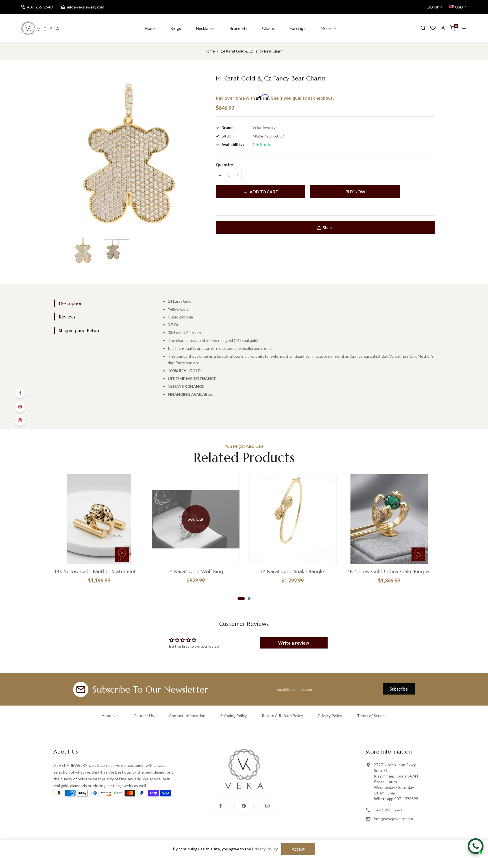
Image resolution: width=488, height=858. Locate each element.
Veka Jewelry (264, 127)
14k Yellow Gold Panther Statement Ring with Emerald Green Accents (99, 571)
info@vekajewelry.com (393, 818)
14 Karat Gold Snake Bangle (292, 571)
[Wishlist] (433, 28)
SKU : (226, 136)
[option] (83, 249)
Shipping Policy (233, 715)
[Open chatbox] (475, 846)
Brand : (228, 127)
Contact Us (144, 715)
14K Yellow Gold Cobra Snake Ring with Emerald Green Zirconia (389, 571)
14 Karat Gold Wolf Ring (195, 571)
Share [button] (328, 227)
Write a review (293, 642)
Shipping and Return (80, 330)
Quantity (224, 164)
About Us (110, 715)
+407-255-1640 (388, 809)
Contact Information (187, 715)
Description (70, 303)
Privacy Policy (330, 715)
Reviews (67, 317)
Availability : (232, 144)
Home (210, 51)
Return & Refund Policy (282, 715)
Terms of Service (372, 715)
